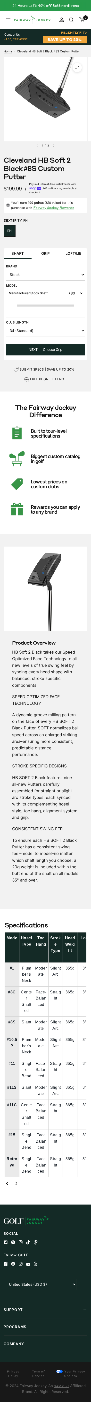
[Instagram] (22, 1242)
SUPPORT (13, 1309)
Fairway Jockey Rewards (53, 208)
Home (8, 51)
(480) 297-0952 (16, 39)
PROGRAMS (15, 1326)
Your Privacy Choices (74, 1374)
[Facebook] (7, 1242)
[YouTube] (30, 1264)
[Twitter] (15, 1242)
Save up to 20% (65, 39)
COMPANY (14, 1344)
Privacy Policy (13, 1374)
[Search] (71, 20)
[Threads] (37, 1242)
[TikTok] (30, 1242)
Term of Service (38, 1374)
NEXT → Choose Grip (45, 349)
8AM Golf (61, 1386)
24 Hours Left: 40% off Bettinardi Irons (45, 5)
